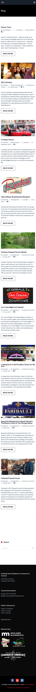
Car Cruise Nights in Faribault (12, 307)
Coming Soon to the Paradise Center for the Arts (18, 365)
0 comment (19, 30)
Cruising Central (7, 140)
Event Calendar (6, 613)
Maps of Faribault (7, 608)
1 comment (25, 142)
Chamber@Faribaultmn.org (14, 596)
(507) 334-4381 (10, 594)
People (13, 85)
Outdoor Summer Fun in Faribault (14, 252)
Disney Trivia (6, 27)
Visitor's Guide (6, 611)
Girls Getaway (6, 82)
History (13, 142)
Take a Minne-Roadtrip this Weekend (15, 197)
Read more (8, 53)
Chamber (5, 85)
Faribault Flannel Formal (10, 478)
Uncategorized (19, 85)
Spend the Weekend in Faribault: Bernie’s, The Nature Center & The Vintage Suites (17, 422)
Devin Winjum (6, 30)
